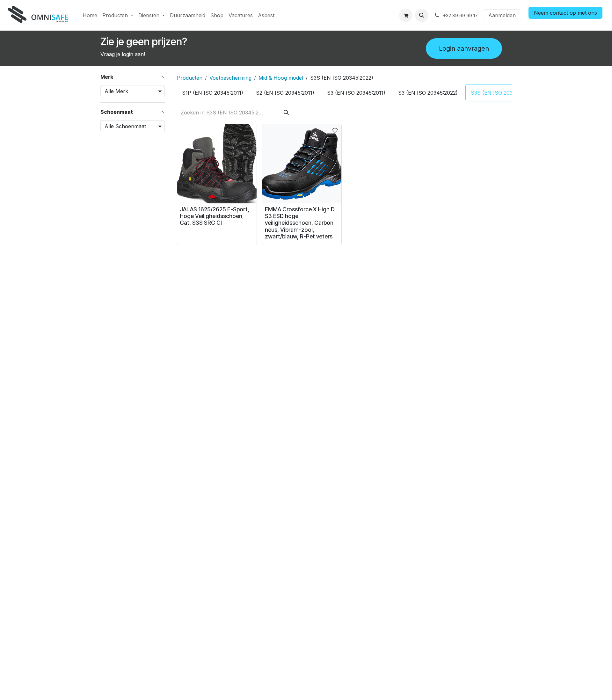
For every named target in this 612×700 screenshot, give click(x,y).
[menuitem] (90, 15)
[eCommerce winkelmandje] (405, 15)
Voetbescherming (230, 78)
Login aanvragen (464, 48)
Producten (189, 78)
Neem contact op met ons (565, 13)
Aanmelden (502, 15)
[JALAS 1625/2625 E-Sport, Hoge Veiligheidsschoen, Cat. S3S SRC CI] (217, 163)
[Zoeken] (286, 112)
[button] (421, 15)
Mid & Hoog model (281, 78)
